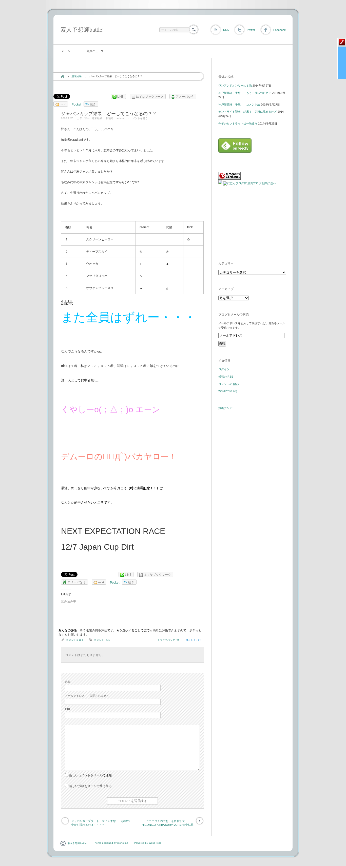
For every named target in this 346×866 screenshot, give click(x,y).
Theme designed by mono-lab (110, 842)
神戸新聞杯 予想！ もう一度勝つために (244, 92)
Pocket (76, 104)
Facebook (279, 29)
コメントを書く (139, 118)
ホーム (66, 51)
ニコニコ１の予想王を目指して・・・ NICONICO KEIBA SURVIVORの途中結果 (169, 822)
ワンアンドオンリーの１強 (235, 85)
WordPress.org (227, 391)
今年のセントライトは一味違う (237, 123)
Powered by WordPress (147, 842)
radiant (120, 118)
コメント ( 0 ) (193, 639)
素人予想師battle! (82, 30)
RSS (226, 29)
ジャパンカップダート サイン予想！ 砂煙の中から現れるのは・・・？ (100, 822)
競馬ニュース (95, 51)
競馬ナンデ (225, 407)
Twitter (251, 29)
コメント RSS (102, 639)
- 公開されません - (88, 695)
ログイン (223, 369)
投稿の (225, 376)
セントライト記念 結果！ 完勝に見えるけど (247, 111)
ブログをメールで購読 (233, 314)
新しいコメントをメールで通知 (90, 775)
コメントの (228, 383)
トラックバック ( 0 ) (168, 639)
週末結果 (76, 76)
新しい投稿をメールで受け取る (90, 786)
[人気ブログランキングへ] (229, 178)
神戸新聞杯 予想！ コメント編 (239, 104)
